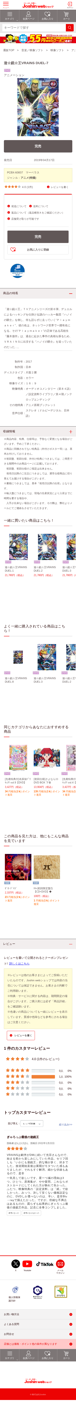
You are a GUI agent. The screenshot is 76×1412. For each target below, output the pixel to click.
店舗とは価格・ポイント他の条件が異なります (30, 1343)
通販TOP (8, 50)
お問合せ (9, 1334)
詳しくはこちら (19, 963)
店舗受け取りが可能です (25, 218)
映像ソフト (57, 50)
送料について (40, 206)
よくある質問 (11, 1324)
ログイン (70, 8)
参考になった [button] (14, 1213)
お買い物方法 (11, 1314)
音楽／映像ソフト (32, 50)
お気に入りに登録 (38, 249)
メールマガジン (60, 1271)
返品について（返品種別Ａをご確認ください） (38, 212)
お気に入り (47, 1358)
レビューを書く (60, 187)
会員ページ (28, 1358)
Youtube (27, 1270)
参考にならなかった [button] (31, 1213)
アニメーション (14, 75)
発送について (19, 206)
